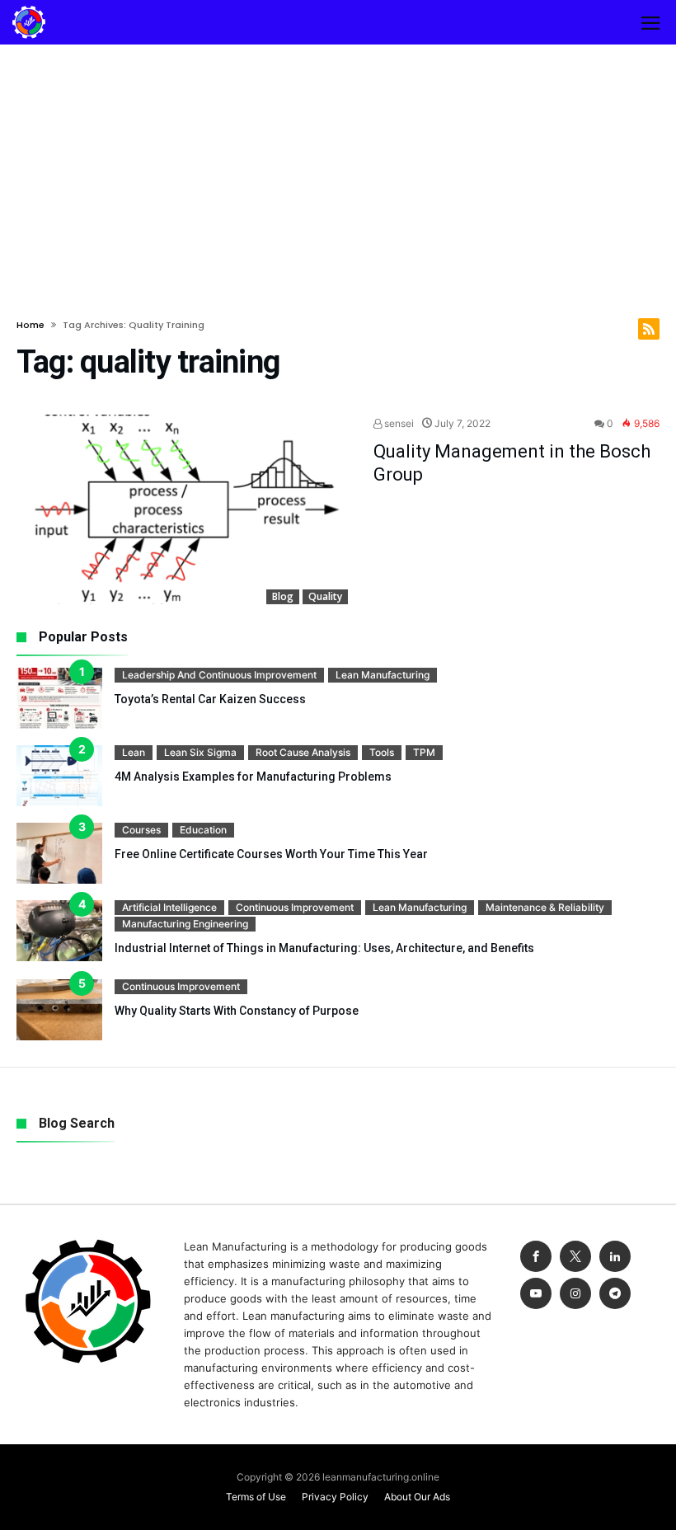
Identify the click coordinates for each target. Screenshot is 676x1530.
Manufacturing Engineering (185, 924)
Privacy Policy (335, 1496)
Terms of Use (256, 1496)
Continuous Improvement (295, 907)
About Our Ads (417, 1496)
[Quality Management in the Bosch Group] (182, 510)
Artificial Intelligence (169, 907)
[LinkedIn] (615, 1257)
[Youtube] (536, 1294)
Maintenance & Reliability (545, 907)
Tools (381, 752)
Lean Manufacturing (383, 675)
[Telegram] (615, 1294)
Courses (141, 830)
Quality (325, 596)
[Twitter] (575, 1257)
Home (30, 324)
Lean (133, 752)
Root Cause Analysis (303, 752)
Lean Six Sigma (200, 752)
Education (203, 830)
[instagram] (575, 1294)
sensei (398, 423)
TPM (424, 752)
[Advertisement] (338, 168)
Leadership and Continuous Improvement (219, 675)
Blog (282, 596)
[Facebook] (536, 1257)
